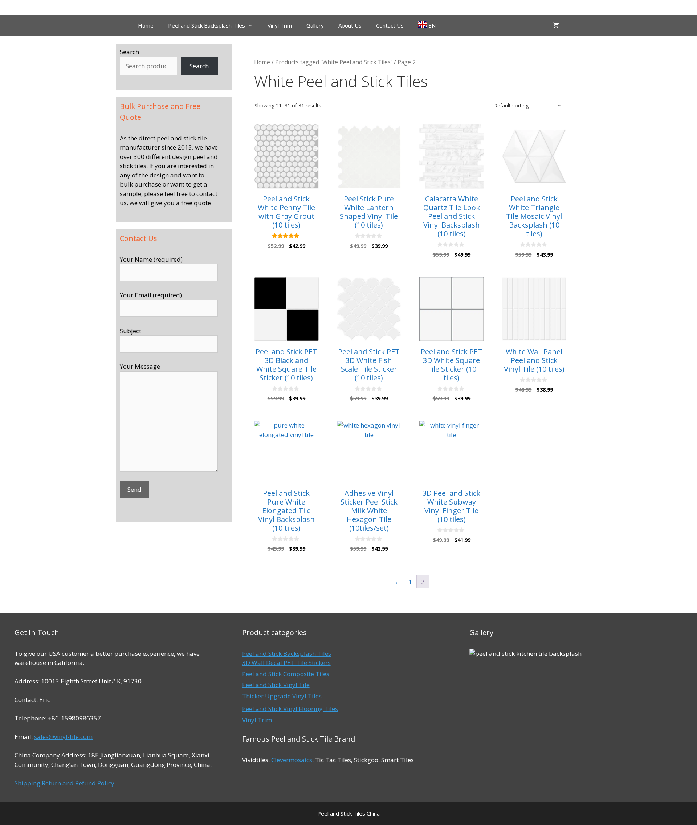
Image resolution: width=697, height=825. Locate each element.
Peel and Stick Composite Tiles (285, 674)
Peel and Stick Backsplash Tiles (206, 25)
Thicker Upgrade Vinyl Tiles (282, 696)
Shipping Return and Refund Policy (64, 783)
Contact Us (390, 25)
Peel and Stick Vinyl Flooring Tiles (290, 708)
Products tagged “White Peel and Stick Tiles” (333, 62)
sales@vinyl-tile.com (63, 736)
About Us (350, 25)
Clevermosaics (291, 760)
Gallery (315, 25)
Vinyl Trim (280, 25)
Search (129, 52)
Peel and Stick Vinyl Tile (276, 685)
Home (146, 25)
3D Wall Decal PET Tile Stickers (286, 662)
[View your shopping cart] (556, 25)
